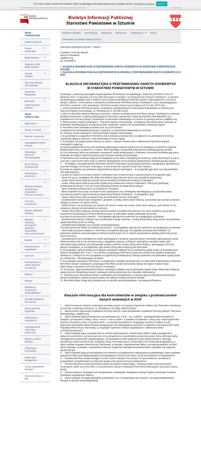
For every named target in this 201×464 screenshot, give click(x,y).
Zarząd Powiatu (29, 75)
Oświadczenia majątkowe (32, 248)
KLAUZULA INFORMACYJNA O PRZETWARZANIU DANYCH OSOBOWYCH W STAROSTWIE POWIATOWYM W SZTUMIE (117, 68)
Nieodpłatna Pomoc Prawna (35, 144)
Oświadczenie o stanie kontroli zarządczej (33, 265)
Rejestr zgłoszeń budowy (33, 212)
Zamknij (162, 3)
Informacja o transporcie (31, 319)
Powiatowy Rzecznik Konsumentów (32, 155)
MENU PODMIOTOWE (32, 34)
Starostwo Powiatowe (30, 93)
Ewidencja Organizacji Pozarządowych (33, 290)
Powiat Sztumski (33, 41)
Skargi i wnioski (33, 130)
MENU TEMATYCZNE (32, 115)
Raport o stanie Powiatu (33, 340)
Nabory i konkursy (34, 136)
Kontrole (29, 255)
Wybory (29, 274)
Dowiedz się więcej (145, 3)
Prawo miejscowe (30, 50)
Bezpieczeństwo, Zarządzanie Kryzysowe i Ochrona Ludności (34, 190)
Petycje (28, 280)
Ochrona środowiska (31, 202)
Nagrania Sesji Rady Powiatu (32, 65)
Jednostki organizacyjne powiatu (32, 104)
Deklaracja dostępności (31, 359)
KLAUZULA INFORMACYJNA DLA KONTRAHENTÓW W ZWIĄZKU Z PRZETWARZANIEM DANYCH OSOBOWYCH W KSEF (120, 73)
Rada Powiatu (32, 57)
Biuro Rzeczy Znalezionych (32, 165)
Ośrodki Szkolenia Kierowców (34, 300)
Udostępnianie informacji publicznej (32, 329)
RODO (96, 46)
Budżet (28, 240)
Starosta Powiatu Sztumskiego (34, 84)
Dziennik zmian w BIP (34, 377)
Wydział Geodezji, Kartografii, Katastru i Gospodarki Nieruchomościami (35, 226)
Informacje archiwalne (30, 349)
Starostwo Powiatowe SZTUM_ (75, 46)
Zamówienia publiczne (31, 175)
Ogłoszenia (31, 123)
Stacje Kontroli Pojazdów (32, 310)
